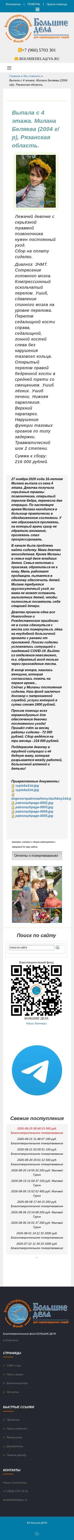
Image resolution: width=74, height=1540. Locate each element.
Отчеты (13, 1392)
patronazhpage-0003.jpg (34, 807)
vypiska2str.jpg (27, 790)
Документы (15, 1446)
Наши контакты (15, 1482)
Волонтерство (17, 1383)
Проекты (13, 1419)
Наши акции (15, 1374)
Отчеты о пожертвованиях (36, 855)
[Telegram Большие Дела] (37, 1070)
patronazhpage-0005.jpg (34, 816)
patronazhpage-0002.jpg (34, 803)
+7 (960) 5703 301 (39, 50)
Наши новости (17, 1428)
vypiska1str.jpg (27, 785)
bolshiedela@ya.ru (39, 59)
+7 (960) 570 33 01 (15, 1491)
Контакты (13, 4)
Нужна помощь (57, 4)
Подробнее (11, 1340)
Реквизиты (14, 1437)
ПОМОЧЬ (33, 4)
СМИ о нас (14, 1365)
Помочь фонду (16, 1455)
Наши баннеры (36, 1023)
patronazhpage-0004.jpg (34, 811)
